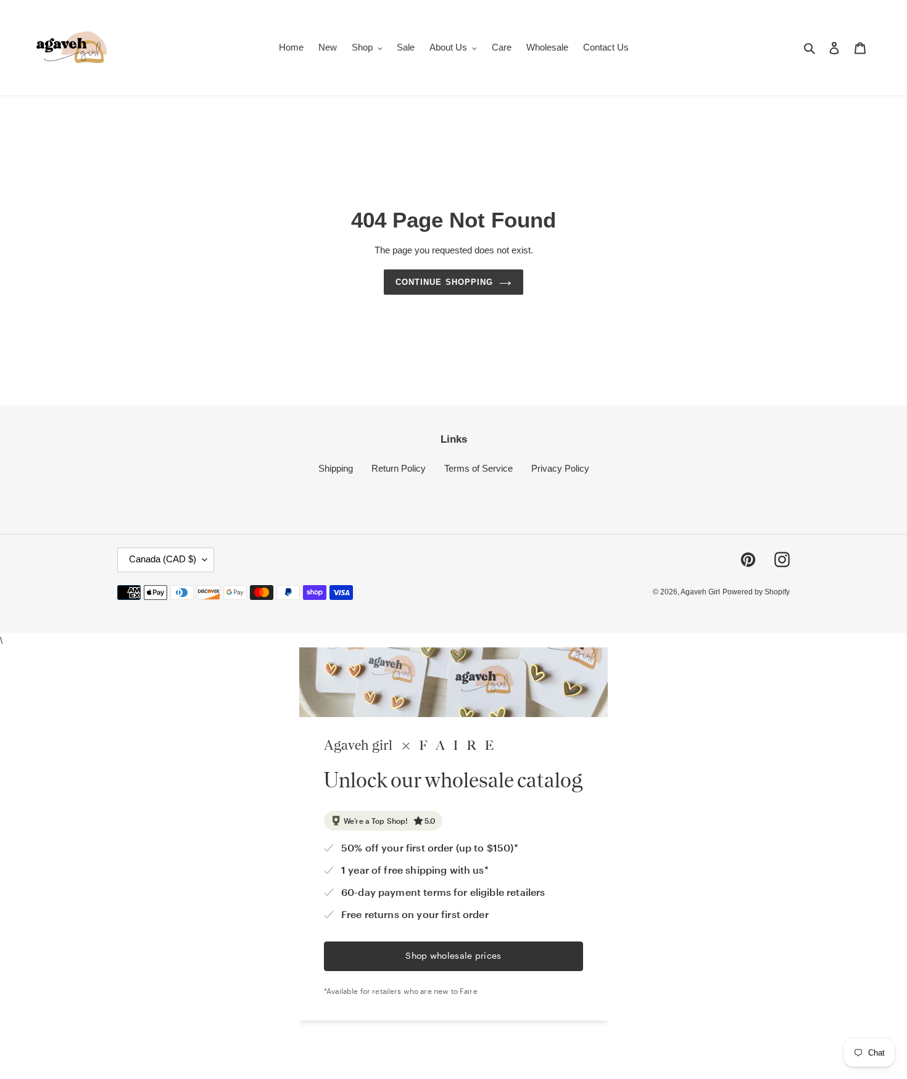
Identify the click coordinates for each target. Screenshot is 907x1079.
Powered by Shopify (756, 592)
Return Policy (398, 468)
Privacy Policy (560, 468)
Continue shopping (444, 282)
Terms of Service (478, 468)
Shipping (335, 468)
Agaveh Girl (700, 592)
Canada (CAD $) (162, 559)
